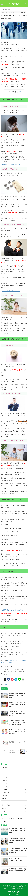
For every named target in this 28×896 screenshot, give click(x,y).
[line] (19, 679)
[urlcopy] (23, 679)
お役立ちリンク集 (6, 821)
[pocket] (12, 679)
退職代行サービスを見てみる (11, 165)
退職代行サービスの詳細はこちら (12, 610)
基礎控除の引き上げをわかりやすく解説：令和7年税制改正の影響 (18, 840)
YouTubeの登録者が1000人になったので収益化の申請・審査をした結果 (17, 722)
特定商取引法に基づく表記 (7, 885)
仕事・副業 (4, 684)
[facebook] (8, 679)
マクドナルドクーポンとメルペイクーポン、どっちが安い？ (17, 704)
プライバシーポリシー (18, 885)
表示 (19, 92)
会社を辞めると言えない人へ (11, 291)
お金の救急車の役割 (20, 888)
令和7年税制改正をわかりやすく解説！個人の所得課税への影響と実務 (18, 850)
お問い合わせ (6, 888)
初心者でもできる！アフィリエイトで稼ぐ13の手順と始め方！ (17, 713)
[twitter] (5, 679)
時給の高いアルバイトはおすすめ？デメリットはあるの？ (17, 695)
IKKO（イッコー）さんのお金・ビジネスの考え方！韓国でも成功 (17, 731)
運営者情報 (13, 888)
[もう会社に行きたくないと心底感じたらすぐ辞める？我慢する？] (15, 679)
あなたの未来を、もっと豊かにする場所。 (13, 818)
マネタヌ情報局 (14, 4)
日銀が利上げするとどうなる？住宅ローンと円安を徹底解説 (17, 830)
